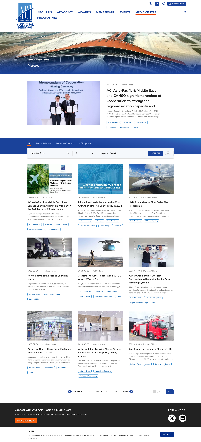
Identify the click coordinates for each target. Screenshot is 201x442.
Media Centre (146, 12)
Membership (105, 12)
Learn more (32, 438)
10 (97, 391)
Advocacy (65, 12)
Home (30, 59)
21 (115, 391)
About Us (44, 12)
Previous (77, 391)
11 (102, 391)
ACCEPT (167, 434)
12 (107, 391)
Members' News (44, 23)
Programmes (47, 18)
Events (125, 12)
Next (125, 391)
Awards (84, 12)
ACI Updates (42, 28)
